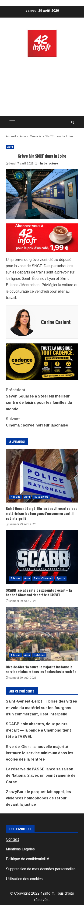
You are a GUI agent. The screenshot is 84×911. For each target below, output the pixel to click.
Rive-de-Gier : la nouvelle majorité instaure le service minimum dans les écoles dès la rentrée (42, 634)
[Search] (72, 122)
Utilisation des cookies (24, 879)
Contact (12, 839)
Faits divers (41, 497)
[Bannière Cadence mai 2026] (42, 361)
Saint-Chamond (43, 578)
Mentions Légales (20, 849)
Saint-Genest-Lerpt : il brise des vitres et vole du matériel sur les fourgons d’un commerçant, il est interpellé (42, 476)
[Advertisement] (42, 87)
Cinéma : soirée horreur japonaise (37, 422)
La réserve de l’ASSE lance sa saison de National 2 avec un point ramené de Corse (41, 775)
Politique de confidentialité (27, 859)
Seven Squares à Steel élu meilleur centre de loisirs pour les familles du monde (39, 399)
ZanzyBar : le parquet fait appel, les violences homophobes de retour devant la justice (38, 798)
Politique (39, 655)
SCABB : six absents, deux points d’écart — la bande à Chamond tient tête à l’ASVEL (42, 557)
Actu (10, 147)
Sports (61, 578)
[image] (42, 237)
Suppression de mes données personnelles (41, 869)
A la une (15, 497)
